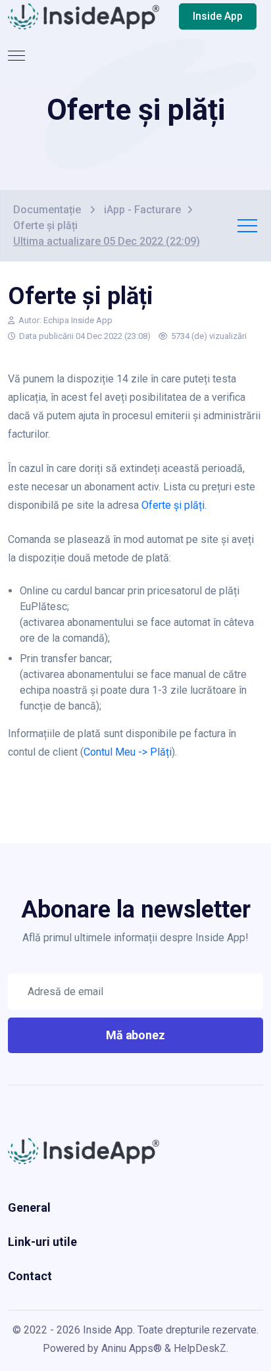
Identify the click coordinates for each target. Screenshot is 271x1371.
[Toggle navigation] (18, 56)
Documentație (48, 209)
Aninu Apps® (131, 1348)
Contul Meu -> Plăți (128, 752)
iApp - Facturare (142, 209)
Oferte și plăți (173, 505)
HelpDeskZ (200, 1348)
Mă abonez (136, 1035)
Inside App (218, 16)
